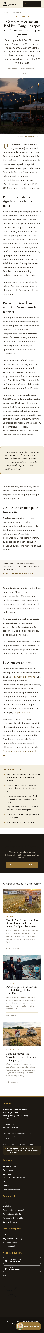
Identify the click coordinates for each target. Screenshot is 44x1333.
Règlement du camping (12, 1238)
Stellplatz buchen (32, 4)
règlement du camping (23, 676)
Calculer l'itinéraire (11, 1222)
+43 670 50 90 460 (11, 1127)
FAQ (4, 1182)
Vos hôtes (7, 1206)
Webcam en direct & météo (14, 1178)
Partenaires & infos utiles (13, 1218)
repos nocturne (23, 712)
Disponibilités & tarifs (12, 1214)
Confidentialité (9, 1246)
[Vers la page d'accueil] (5, 4)
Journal (12, 4)
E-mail (8, 1138)
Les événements (9, 1166)
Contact (6, 1186)
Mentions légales (10, 1242)
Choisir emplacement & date (22, 865)
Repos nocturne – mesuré (13, 1210)
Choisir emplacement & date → (18, 573)
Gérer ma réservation (11, 1190)
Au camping (8, 1170)
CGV (4, 1234)
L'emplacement (9, 1174)
